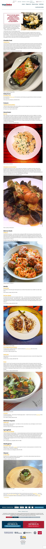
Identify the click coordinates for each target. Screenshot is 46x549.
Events (23, 4)
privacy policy (22, 517)
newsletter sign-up (33, 526)
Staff (28, 517)
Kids (32, 505)
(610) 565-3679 (23, 543)
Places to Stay (35, 4)
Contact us (9, 517)
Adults (29, 505)
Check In (15, 505)
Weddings (24, 1)
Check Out (21, 505)
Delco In (14, 2)
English (40, 1)
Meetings (19, 1)
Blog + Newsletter (32, 2)
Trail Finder (41, 4)
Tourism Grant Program (36, 517)
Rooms (26, 505)
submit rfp (15, 517)
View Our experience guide (12, 526)
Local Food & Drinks (39, 7)
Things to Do (28, 4)
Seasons (28, 1)
